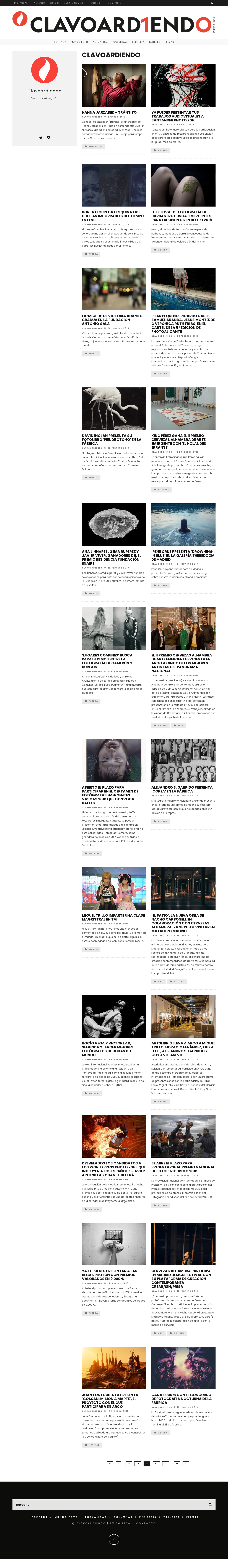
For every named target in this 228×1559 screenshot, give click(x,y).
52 (138, 1464)
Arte (180, 725)
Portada (60, 42)
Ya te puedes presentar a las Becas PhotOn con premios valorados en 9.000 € (109, 1274)
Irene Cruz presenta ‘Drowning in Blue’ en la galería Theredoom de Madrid (182, 555)
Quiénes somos (73, 2)
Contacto (114, 2)
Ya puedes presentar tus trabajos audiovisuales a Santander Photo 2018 (177, 116)
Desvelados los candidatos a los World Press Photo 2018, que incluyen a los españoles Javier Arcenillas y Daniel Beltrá (114, 1169)
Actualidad (101, 42)
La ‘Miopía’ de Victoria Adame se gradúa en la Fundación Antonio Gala (113, 319)
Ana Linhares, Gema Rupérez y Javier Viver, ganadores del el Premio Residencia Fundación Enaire (111, 557)
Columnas (120, 42)
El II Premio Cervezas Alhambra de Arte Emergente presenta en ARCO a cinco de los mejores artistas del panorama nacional (181, 663)
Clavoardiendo (92, 116)
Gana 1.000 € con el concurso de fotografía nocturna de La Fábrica (181, 1398)
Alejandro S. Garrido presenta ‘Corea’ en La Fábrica (182, 789)
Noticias (163, 489)
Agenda (162, 150)
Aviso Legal (121, 1523)
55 (166, 1464)
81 (177, 1464)
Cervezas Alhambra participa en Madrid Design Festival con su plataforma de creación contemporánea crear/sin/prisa (181, 1278)
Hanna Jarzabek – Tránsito (109, 112)
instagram (21, 2)
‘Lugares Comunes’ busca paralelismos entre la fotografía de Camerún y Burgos (107, 661)
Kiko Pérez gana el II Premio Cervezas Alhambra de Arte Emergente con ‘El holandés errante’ (178, 441)
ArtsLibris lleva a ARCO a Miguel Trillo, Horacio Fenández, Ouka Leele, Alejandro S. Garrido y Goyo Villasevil (183, 1049)
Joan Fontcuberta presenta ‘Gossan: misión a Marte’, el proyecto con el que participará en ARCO (110, 1400)
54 (156, 1464)
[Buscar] (212, 3)
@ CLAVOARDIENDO (89, 1523)
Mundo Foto (79, 42)
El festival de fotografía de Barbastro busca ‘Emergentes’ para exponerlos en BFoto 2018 (182, 216)
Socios (95, 2)
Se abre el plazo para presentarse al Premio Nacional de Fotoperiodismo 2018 (183, 1167)
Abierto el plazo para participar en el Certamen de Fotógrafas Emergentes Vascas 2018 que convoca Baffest (110, 795)
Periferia (138, 42)
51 (128, 1464)
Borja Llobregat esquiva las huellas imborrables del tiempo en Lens (113, 216)
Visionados (96, 146)
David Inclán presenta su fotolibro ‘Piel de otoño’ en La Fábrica (111, 439)
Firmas (169, 42)
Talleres (154, 42)
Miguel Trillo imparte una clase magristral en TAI (113, 917)
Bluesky (54, 2)
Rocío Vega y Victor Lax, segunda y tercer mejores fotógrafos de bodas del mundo (107, 1049)
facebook (39, 2)
